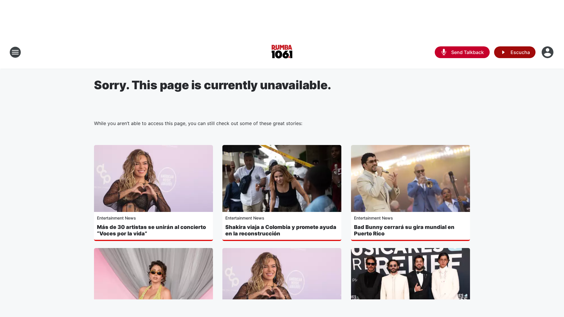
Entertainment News (116, 217)
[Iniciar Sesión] (548, 52)
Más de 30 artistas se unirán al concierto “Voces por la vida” (151, 230)
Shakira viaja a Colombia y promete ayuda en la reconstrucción (280, 230)
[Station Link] (282, 52)
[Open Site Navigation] (15, 52)
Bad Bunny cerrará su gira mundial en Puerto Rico (404, 230)
